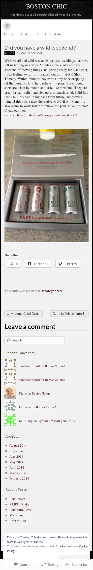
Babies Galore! (55, 366)
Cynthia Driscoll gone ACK (56, 420)
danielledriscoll (32, 53)
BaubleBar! (17, 498)
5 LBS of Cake (19, 504)
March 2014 (17, 473)
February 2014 (19, 478)
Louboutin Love (20, 509)
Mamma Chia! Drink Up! (25, 314)
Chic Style (53, 34)
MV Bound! (17, 515)
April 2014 (16, 467)
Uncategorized (51, 291)
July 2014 (16, 451)
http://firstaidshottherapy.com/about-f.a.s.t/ (47, 115)
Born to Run (17, 520)
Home (8, 34)
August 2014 (18, 445)
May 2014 (16, 462)
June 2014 (16, 456)
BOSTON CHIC (46, 6)
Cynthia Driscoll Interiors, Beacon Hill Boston (71, 314)
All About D (29, 34)
